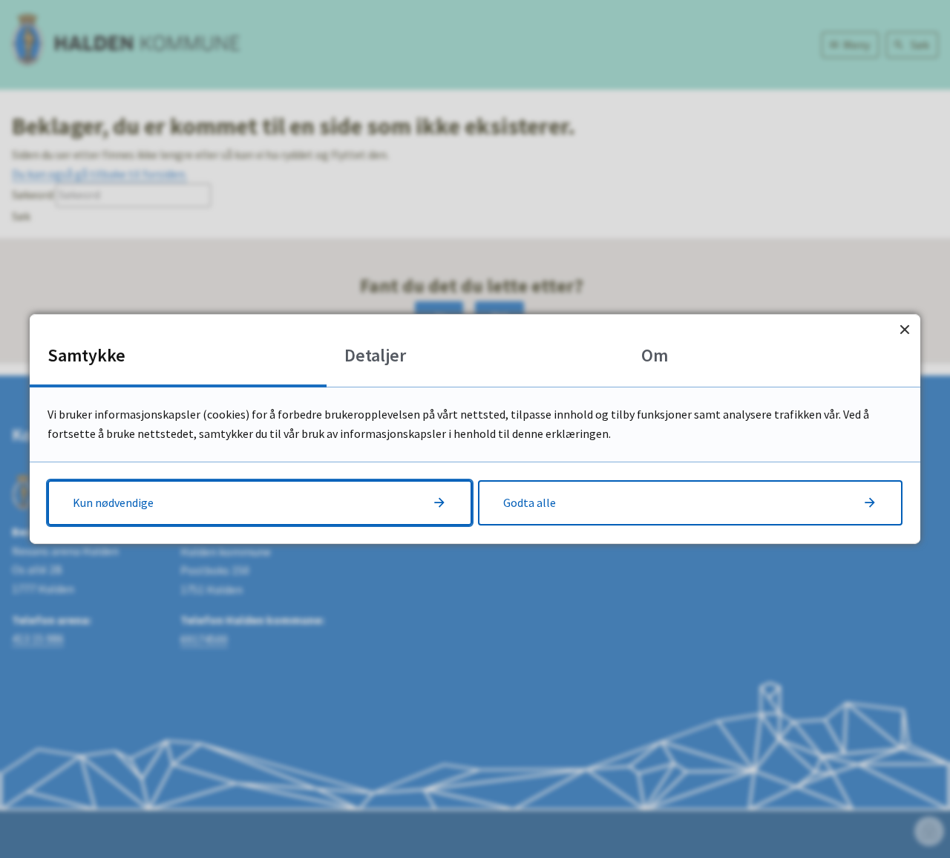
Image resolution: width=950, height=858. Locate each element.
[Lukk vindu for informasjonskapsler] (904, 330)
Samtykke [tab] (86, 355)
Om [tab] (654, 355)
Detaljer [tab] (375, 355)
